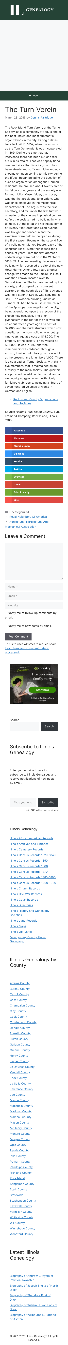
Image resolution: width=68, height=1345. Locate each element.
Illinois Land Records (23, 920)
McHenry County (21, 1128)
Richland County (21, 1172)
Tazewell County (21, 1206)
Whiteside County (21, 1217)
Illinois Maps (18, 926)
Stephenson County (23, 1200)
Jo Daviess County (22, 1066)
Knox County (18, 1078)
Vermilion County (21, 1211)
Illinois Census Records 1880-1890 (33, 877)
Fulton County (19, 1039)
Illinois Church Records (25, 888)
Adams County (20, 983)
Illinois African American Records (31, 838)
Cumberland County (23, 1022)
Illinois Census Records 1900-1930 (33, 883)
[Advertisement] (34, 55)
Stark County (18, 1189)
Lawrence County (21, 1089)
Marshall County (20, 1117)
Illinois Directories (21, 905)
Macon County (19, 1100)
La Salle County (20, 1083)
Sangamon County (22, 1184)
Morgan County (20, 1139)
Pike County (18, 1156)
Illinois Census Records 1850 (29, 860)
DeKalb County (20, 1027)
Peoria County (19, 1150)
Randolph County (21, 1167)
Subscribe (48, 802)
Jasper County (19, 1061)
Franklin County (20, 1033)
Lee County (17, 1094)
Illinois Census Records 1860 (29, 866)
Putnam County (20, 1161)
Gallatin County (20, 1044)
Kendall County (20, 1072)
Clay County (18, 1011)
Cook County (18, 1016)
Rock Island (17, 1178)
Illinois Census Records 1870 (29, 871)
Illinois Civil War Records (26, 894)
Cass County (18, 1000)
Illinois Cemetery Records (26, 849)
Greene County (20, 1050)
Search (14, 720)
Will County (17, 1223)
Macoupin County (21, 1105)
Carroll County (19, 994)
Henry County (19, 1055)
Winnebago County (22, 1228)
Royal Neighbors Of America (28, 516)
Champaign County (22, 1005)
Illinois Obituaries (21, 931)
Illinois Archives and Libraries (29, 844)
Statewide (16, 1195)
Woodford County (21, 1234)
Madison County (21, 1111)
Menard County (20, 1133)
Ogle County (18, 1144)
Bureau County (20, 988)
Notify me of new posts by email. (30, 626)
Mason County (19, 1122)
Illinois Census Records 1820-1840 (33, 855)
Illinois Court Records (24, 899)
